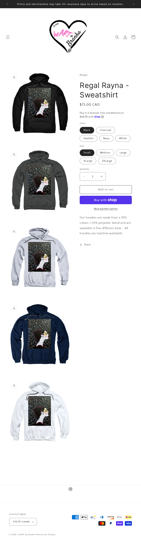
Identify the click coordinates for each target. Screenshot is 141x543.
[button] (8, 37)
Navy (106, 138)
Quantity (84, 169)
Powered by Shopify (45, 534)
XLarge (88, 161)
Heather (89, 138)
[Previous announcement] (7, 4)
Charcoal (105, 130)
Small (87, 152)
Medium (105, 152)
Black (87, 130)
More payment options (106, 208)
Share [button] (87, 244)
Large (123, 152)
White (123, 138)
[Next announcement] (134, 4)
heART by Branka (26, 534)
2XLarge (107, 161)
